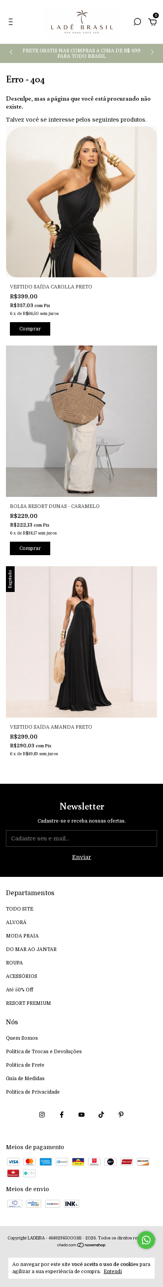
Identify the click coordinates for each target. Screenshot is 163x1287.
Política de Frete (25, 1065)
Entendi (113, 1271)
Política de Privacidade (33, 1092)
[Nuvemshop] (81, 1246)
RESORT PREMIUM (28, 1003)
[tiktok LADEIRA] (101, 1114)
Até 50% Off (19, 990)
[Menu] (12, 23)
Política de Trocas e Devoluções (44, 1051)
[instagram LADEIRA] (42, 1114)
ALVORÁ (16, 922)
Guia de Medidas (25, 1078)
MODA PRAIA (22, 936)
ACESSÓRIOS (21, 976)
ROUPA (14, 963)
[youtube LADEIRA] (81, 1114)
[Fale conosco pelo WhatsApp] (146, 1240)
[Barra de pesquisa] (137, 23)
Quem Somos (22, 1038)
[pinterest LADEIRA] (121, 1114)
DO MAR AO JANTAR (31, 949)
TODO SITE (19, 909)
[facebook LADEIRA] (62, 1114)
